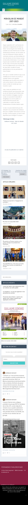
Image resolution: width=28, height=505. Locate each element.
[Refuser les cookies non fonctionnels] (26, 495)
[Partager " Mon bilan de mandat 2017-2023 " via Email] (18, 162)
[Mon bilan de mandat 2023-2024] (14, 212)
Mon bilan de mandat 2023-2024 (11, 221)
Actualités (19, 24)
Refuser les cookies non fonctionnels (14, 498)
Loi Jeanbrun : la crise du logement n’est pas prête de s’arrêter (14, 292)
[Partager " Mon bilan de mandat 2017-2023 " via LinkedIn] (15, 162)
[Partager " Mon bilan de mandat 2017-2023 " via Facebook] (9, 162)
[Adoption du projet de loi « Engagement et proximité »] (14, 191)
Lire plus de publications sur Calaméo (14, 149)
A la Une (15, 24)
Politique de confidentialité (14, 502)
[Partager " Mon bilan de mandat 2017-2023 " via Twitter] (12, 162)
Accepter (14, 494)
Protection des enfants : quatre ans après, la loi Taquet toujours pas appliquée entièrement (12, 298)
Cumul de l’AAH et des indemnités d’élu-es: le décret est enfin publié (14, 287)
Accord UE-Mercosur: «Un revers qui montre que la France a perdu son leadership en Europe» (13, 265)
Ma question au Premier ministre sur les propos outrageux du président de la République (12, 243)
